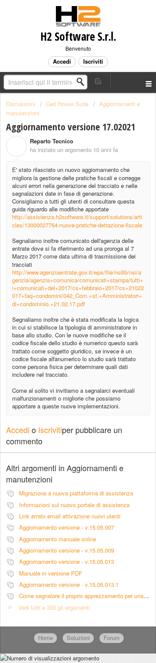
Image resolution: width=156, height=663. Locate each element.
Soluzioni (78, 638)
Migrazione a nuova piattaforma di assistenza (76, 493)
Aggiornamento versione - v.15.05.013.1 (69, 584)
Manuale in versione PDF (50, 573)
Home (45, 638)
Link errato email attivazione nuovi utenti (69, 516)
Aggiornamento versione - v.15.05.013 (66, 561)
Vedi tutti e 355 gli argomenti (54, 607)
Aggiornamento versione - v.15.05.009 (66, 550)
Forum (112, 638)
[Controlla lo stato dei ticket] (99, 81)
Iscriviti (50, 429)
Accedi (17, 429)
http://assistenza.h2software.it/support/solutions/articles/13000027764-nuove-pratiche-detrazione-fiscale (77, 221)
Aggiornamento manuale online (57, 539)
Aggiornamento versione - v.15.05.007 (66, 527)
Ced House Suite (67, 104)
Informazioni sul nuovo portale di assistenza (74, 505)
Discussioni (20, 104)
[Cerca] (82, 82)
